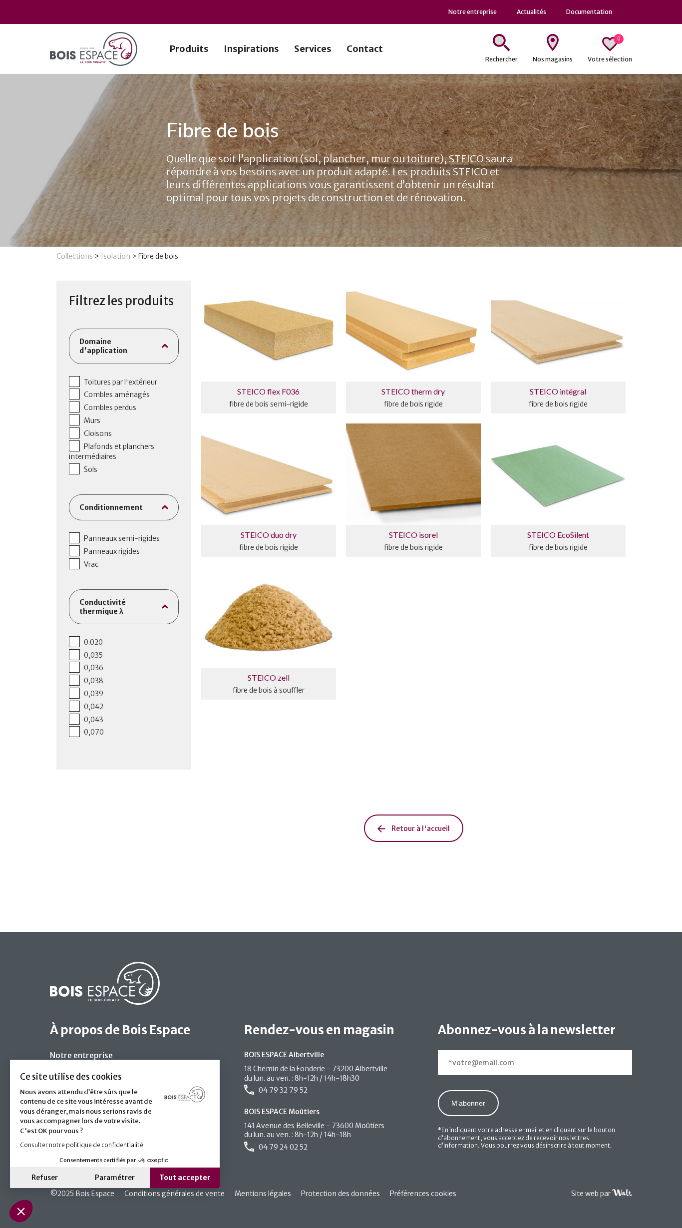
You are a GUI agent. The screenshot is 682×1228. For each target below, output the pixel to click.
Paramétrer (115, 1177)
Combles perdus (110, 407)
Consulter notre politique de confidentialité (81, 1145)
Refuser (44, 1177)
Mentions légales (263, 1193)
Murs (92, 420)
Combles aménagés (117, 394)
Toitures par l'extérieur (120, 382)
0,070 (94, 732)
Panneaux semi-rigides (122, 538)
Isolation (115, 256)
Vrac (91, 564)
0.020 (93, 642)
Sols (90, 469)
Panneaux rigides (112, 551)
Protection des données (340, 1193)
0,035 (93, 655)
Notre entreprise (81, 1055)
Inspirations (251, 48)
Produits (189, 48)
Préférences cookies (423, 1193)
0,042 (93, 706)
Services (313, 48)
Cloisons (98, 433)
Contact (364, 48)
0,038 (93, 680)
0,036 (93, 667)
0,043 (93, 719)
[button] (21, 1211)
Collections (74, 256)
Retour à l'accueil (420, 828)
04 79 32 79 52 (282, 1090)
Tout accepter (185, 1177)
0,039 (93, 693)
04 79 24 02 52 (282, 1147)
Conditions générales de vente (174, 1193)
